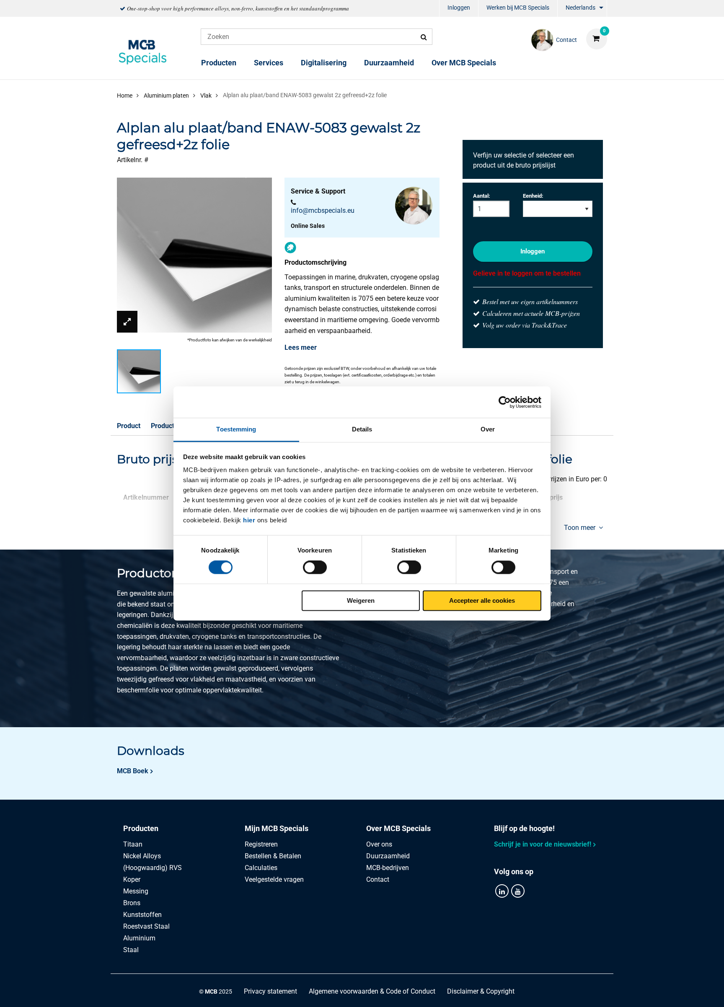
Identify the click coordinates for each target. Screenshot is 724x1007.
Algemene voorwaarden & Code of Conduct (372, 991)
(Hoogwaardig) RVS (152, 868)
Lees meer (300, 347)
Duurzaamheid (389, 62)
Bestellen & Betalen (273, 856)
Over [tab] (488, 429)
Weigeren (361, 600)
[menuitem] (458, 8)
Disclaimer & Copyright (481, 991)
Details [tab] (362, 429)
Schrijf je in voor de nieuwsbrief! (542, 844)
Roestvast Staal (146, 926)
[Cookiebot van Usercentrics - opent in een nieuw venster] (504, 402)
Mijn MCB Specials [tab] (276, 828)
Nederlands (580, 7)
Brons (131, 903)
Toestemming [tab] (236, 429)
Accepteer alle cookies (482, 600)
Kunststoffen (142, 915)
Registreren (261, 844)
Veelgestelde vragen (274, 879)
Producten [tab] (140, 828)
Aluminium (139, 938)
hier (249, 520)
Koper (131, 879)
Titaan (132, 844)
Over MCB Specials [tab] (398, 828)
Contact (377, 879)
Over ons (379, 844)
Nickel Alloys (142, 856)
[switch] (315, 567)
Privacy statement (270, 991)
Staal (131, 950)
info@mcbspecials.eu (322, 210)
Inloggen (458, 7)
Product (128, 426)
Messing (135, 891)
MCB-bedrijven (387, 868)
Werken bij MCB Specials (517, 7)
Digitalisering (323, 62)
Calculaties (261, 868)
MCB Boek (132, 771)
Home (124, 95)
